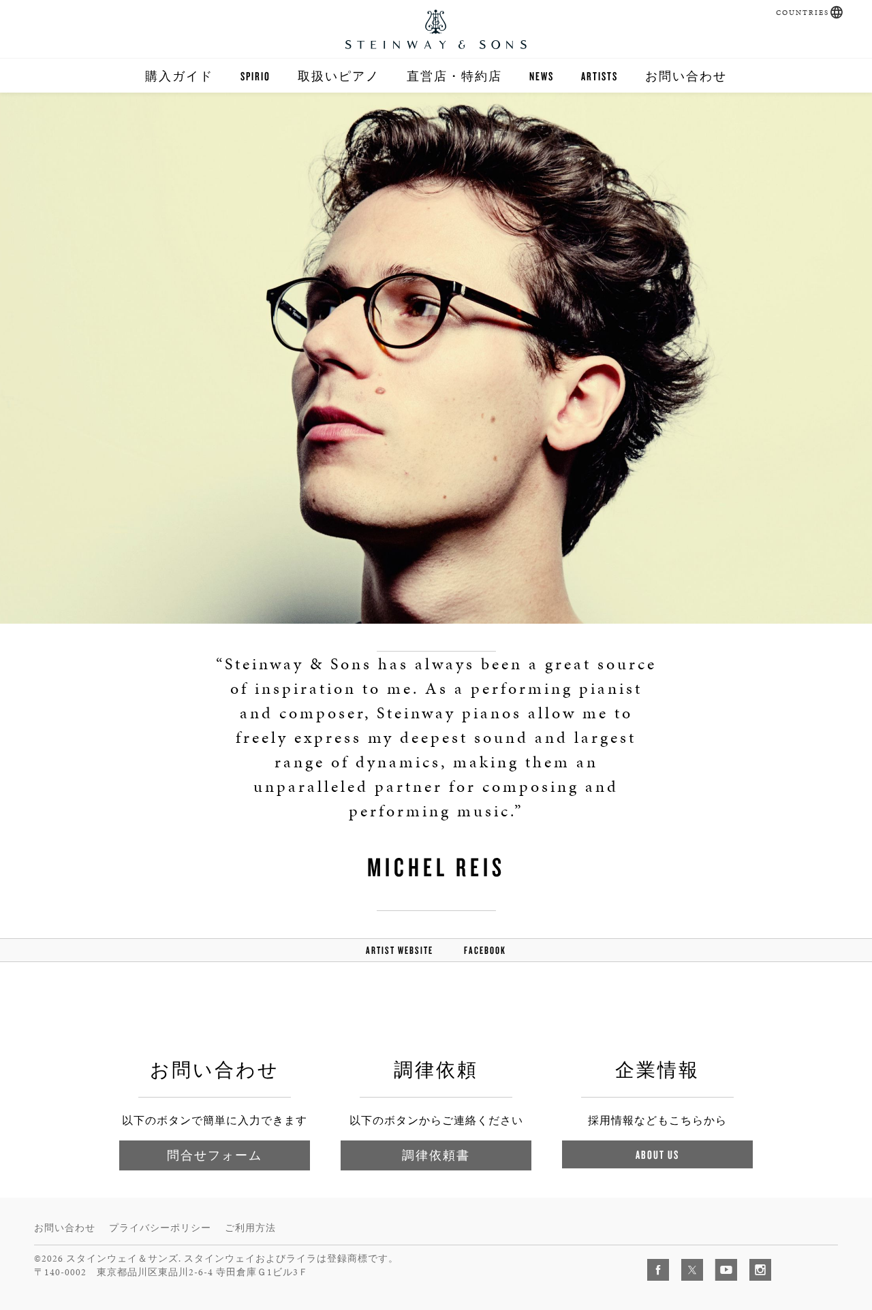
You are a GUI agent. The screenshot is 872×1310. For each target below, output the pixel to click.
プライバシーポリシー (160, 1227)
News (541, 76)
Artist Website (399, 950)
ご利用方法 (250, 1227)
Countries (802, 12)
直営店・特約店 (454, 76)
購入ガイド (179, 76)
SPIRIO (255, 76)
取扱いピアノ (338, 76)
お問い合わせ (686, 76)
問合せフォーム (214, 1155)
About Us (657, 1154)
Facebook (485, 950)
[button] (837, 12)
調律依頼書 (436, 1155)
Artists (599, 76)
